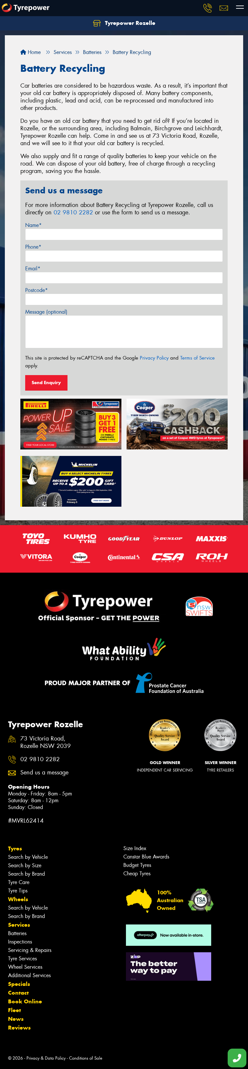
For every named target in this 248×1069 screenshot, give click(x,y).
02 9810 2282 (73, 212)
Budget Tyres (137, 865)
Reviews (19, 1027)
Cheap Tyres (136, 873)
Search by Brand (26, 873)
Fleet (14, 1010)
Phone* (33, 246)
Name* (33, 225)
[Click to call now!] (207, 8)
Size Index (134, 848)
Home (33, 52)
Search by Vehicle (28, 857)
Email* (32, 268)
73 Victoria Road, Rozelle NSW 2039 (45, 742)
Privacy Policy (154, 358)
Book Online (25, 1001)
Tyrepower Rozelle (129, 23)
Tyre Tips (17, 890)
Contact (18, 992)
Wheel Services (25, 967)
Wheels (18, 899)
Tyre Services (22, 958)
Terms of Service (197, 358)
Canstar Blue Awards (146, 856)
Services (19, 924)
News (16, 1018)
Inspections (20, 941)
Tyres (15, 848)
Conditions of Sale (85, 1058)
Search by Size (24, 865)
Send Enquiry (46, 382)
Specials (19, 984)
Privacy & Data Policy (46, 1058)
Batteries (17, 933)
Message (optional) (46, 311)
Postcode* (36, 290)
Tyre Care (18, 882)
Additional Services (29, 975)
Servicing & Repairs (29, 950)
